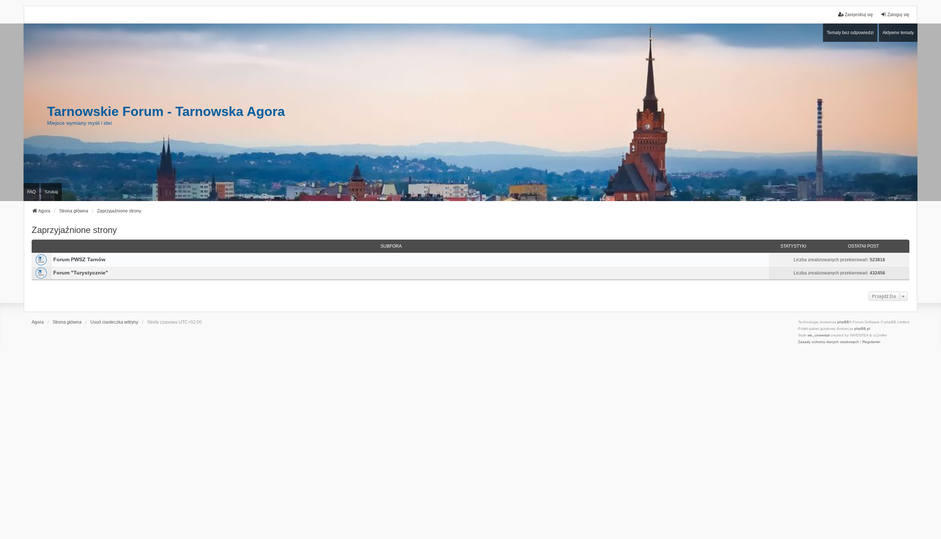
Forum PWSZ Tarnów (79, 259)
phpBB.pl (862, 329)
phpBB (843, 322)
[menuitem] (828, 342)
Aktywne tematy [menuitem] (898, 32)
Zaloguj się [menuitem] (898, 14)
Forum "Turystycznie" (80, 273)
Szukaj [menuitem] (51, 191)
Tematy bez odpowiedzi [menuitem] (850, 32)
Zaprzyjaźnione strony (74, 230)
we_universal (819, 335)
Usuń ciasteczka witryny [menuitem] (114, 322)
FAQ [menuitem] (31, 191)
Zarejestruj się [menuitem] (859, 14)
